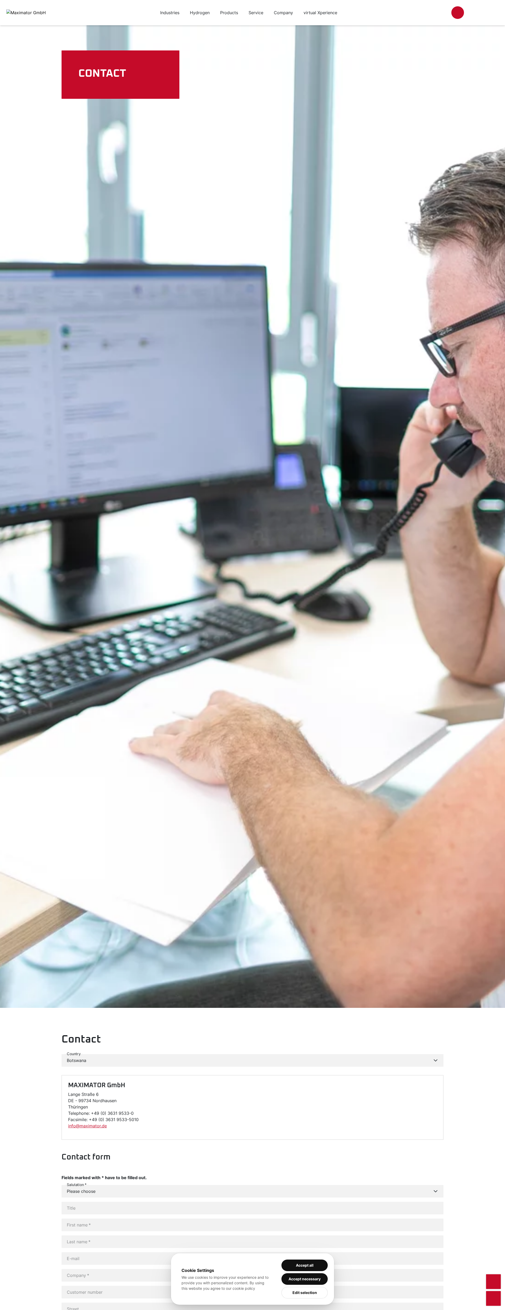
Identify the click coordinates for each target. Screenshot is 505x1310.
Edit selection (304, 1292)
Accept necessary (305, 1279)
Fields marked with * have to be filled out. (104, 1177)
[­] (457, 12)
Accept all (305, 1265)
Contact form (86, 1157)
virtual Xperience (320, 12)
